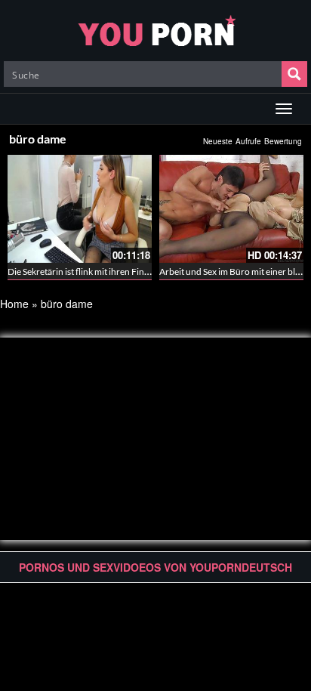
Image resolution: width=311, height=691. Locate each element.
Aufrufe (248, 141)
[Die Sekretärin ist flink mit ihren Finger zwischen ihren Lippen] (80, 209)
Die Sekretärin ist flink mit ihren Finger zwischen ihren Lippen (127, 271)
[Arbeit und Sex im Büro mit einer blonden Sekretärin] (231, 209)
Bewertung (283, 141)
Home (14, 303)
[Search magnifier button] (294, 74)
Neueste (217, 141)
